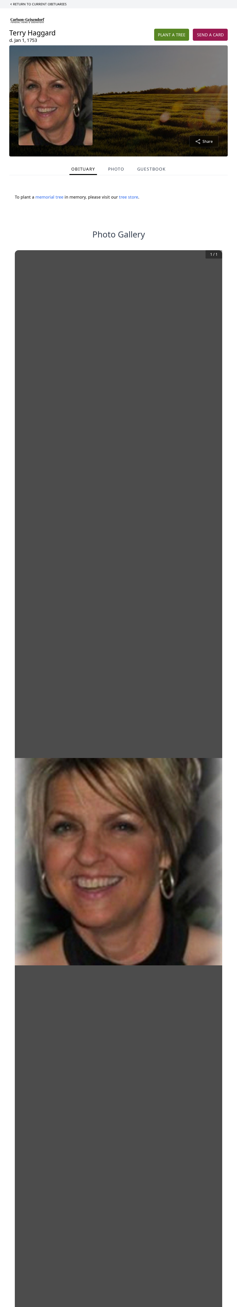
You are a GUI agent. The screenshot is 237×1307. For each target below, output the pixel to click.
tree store (128, 197)
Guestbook (151, 169)
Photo (116, 169)
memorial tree (49, 197)
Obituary (83, 169)
